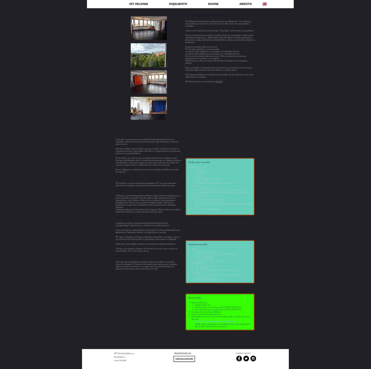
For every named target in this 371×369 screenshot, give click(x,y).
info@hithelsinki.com (202, 305)
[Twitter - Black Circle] (246, 358)
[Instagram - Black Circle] (253, 358)
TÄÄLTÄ (219, 81)
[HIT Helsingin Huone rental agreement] (233, 344)
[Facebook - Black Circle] (239, 358)
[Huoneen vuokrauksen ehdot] (164, 323)
